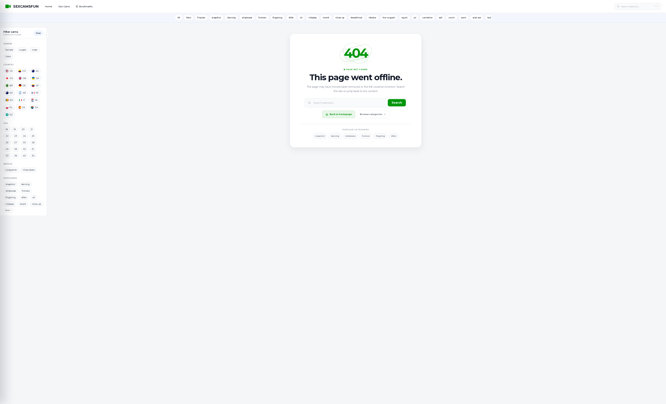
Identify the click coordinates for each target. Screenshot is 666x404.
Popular (201, 17)
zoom (452, 17)
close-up (339, 17)
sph (440, 17)
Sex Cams (64, 6)
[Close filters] (46, 34)
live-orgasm (389, 17)
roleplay (313, 17)
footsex (262, 17)
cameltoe (427, 17)
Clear (38, 33)
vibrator (372, 17)
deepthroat (356, 17)
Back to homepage (341, 114)
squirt (404, 17)
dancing (231, 17)
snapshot (216, 17)
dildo (291, 17)
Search (397, 102)
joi (415, 17)
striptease (247, 17)
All (178, 17)
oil (301, 17)
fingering (277, 17)
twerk (326, 17)
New (188, 17)
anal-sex (477, 17)
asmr (463, 17)
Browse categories (371, 114)
